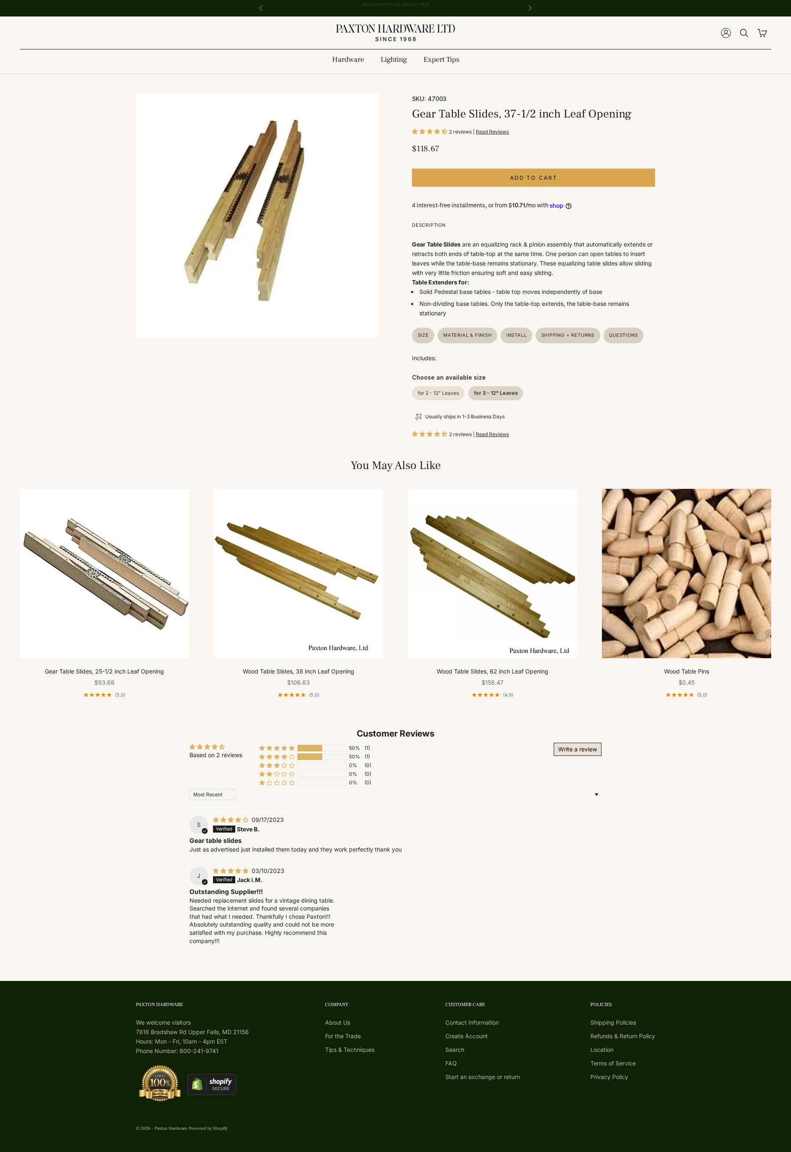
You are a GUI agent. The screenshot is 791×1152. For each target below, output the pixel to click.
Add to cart (533, 177)
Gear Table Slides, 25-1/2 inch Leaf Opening (104, 671)
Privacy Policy (609, 1076)
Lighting (394, 59)
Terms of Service (613, 1063)
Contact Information (472, 1022)
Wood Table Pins (686, 671)
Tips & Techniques (349, 1049)
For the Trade (343, 1035)
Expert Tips (441, 59)
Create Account (466, 1035)
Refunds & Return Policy (622, 1035)
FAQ (451, 1063)
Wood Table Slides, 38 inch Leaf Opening (298, 671)
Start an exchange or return (482, 1076)
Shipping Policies (613, 1022)
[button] (430, 131)
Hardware (348, 59)
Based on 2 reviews (216, 754)
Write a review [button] (577, 749)
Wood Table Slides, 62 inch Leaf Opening (492, 671)
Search (454, 1049)
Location (601, 1049)
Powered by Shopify (208, 1128)
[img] (231, 819)
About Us (337, 1022)
